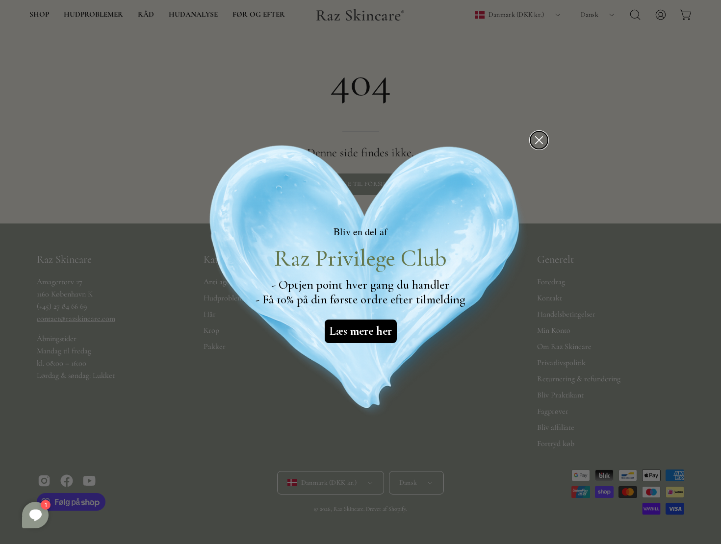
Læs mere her (361, 331)
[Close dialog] (539, 140)
